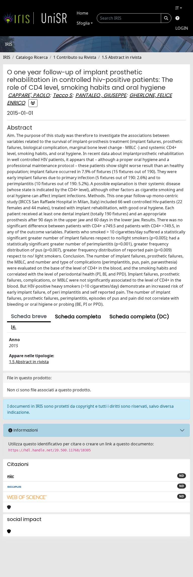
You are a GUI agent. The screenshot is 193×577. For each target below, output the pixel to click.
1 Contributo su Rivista (74, 57)
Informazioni (25, 430)
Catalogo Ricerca (32, 57)
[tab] (14, 327)
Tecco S (62, 95)
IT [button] (177, 8)
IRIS (6, 57)
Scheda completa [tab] (78, 316)
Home (82, 13)
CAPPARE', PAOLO (29, 95)
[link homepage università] (54, 18)
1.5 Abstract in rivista (121, 57)
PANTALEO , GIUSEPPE (100, 95)
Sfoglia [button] (83, 23)
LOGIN (181, 28)
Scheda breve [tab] (29, 316)
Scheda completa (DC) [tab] (139, 316)
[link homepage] (18, 18)
